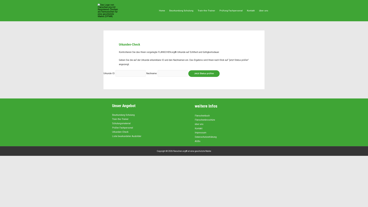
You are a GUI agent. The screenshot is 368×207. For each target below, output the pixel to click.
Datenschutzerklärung (206, 137)
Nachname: (151, 73)
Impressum (200, 132)
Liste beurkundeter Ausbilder (126, 136)
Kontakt (198, 128)
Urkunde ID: (109, 73)
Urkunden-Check (120, 132)
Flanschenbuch (202, 115)
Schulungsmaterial (121, 123)
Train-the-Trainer (120, 119)
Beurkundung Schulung (123, 115)
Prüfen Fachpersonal (122, 127)
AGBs (197, 141)
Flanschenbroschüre (205, 119)
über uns (199, 124)
